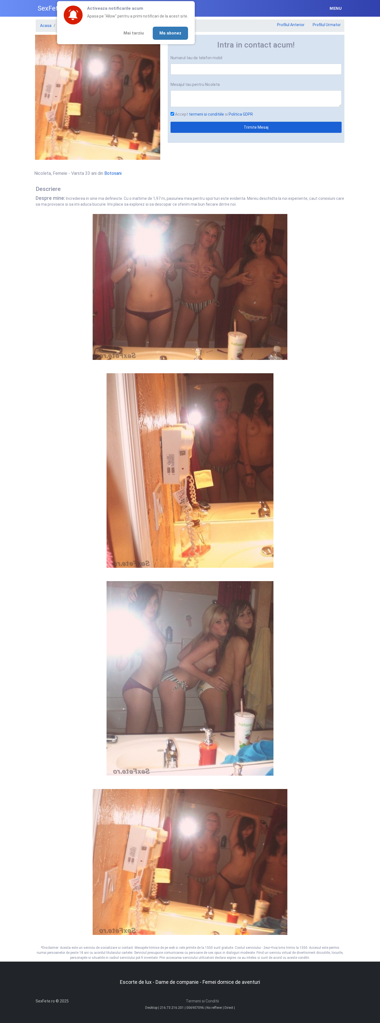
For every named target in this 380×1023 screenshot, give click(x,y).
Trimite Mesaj (256, 127)
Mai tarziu (134, 33)
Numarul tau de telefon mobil (196, 58)
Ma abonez (170, 33)
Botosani (113, 173)
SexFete (50, 8)
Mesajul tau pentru (195, 84)
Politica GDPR (241, 114)
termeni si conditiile (206, 114)
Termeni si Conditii (202, 1001)
